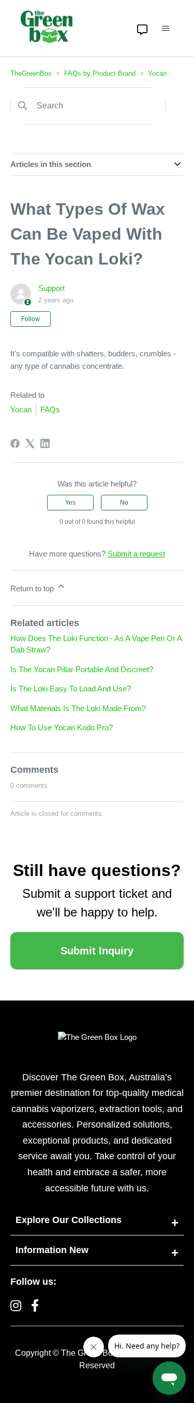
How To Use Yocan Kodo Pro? (61, 727)
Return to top (33, 588)
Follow (30, 319)
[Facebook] (15, 443)
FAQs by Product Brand (100, 73)
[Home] (46, 26)
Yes (70, 502)
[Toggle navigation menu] (165, 28)
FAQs (50, 409)
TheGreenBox (31, 73)
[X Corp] (30, 443)
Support (51, 288)
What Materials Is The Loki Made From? (78, 708)
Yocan (157, 73)
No (124, 502)
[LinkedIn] (45, 443)
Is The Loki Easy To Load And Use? (70, 688)
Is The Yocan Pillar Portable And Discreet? (81, 669)
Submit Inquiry (97, 950)
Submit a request (136, 553)
